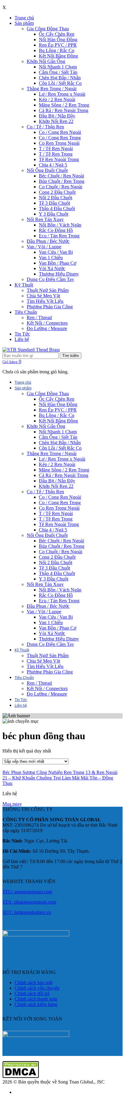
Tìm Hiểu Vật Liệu (45, 301)
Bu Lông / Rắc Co (56, 50)
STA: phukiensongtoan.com (29, 902)
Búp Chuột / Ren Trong (61, 181)
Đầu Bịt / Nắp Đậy (57, 115)
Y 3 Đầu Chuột (53, 214)
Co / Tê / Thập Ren (45, 126)
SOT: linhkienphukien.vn (26, 912)
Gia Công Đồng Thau (48, 28)
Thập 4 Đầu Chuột (57, 208)
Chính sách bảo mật (33, 982)
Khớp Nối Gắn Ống (46, 61)
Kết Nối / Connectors (47, 323)
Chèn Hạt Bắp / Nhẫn (60, 77)
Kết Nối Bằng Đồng (58, 55)
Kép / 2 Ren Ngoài (57, 99)
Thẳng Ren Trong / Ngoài (51, 88)
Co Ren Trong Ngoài (59, 143)
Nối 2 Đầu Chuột (55, 197)
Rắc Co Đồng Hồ (56, 230)
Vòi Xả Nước (52, 268)
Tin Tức (22, 333)
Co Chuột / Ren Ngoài (60, 186)
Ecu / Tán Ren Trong (59, 235)
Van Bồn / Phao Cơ (57, 263)
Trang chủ (24, 17)
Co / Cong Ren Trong (60, 137)
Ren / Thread (39, 317)
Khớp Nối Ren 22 (56, 121)
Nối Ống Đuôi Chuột (47, 170)
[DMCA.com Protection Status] (20, 1076)
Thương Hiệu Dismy (59, 273)
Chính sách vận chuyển (37, 988)
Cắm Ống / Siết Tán (58, 72)
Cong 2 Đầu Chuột (57, 192)
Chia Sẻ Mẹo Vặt (43, 295)
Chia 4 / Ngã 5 (53, 164)
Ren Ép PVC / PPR (58, 45)
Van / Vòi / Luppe (44, 246)
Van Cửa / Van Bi (56, 252)
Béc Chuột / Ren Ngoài (61, 175)
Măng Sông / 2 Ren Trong (64, 105)
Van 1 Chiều (51, 257)
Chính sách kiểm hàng (36, 1004)
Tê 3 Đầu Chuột (54, 203)
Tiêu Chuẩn (26, 312)
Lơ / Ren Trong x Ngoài (62, 94)
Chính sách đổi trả (32, 993)
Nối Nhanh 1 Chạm (58, 66)
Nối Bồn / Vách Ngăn (60, 224)
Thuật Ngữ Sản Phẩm (48, 290)
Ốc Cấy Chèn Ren (56, 34)
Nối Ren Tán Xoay (45, 219)
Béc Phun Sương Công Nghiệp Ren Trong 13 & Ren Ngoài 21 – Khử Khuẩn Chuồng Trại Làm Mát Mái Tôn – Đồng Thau (59, 778)
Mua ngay (12, 803)
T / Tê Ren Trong (56, 154)
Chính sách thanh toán (36, 998)
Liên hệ (22, 339)
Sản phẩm (24, 23)
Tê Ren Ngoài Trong (59, 159)
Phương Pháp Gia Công (50, 306)
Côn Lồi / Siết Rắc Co (60, 83)
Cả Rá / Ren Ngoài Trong (63, 110)
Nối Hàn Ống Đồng (58, 39)
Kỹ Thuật (24, 284)
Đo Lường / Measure (47, 328)
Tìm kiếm (70, 355)
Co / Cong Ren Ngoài (60, 132)
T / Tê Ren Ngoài (56, 148)
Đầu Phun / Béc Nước (48, 241)
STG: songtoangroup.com (27, 891)
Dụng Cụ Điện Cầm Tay (50, 279)
